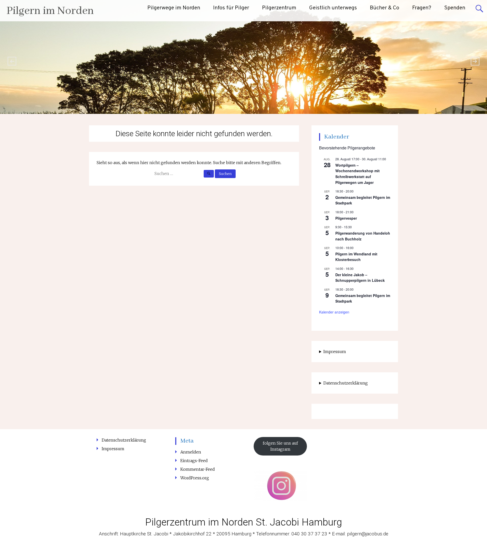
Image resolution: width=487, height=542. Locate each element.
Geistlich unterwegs (333, 8)
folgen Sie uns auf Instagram (280, 446)
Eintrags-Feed (194, 460)
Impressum (334, 351)
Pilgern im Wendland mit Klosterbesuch (356, 256)
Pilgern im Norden (50, 11)
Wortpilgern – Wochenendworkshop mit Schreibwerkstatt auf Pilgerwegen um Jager (357, 174)
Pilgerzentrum (279, 8)
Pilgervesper (346, 218)
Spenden (454, 8)
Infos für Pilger (231, 8)
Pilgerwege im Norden (173, 8)
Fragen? (421, 8)
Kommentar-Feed (197, 469)
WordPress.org (194, 477)
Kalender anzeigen (334, 311)
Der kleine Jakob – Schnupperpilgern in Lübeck (360, 277)
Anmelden (190, 451)
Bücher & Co (384, 8)
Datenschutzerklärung (345, 383)
